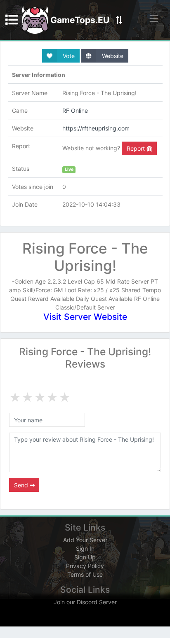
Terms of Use (85, 574)
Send (22, 485)
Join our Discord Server (85, 601)
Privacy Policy (85, 565)
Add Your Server (85, 539)
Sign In (85, 548)
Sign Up (85, 557)
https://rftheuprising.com (96, 128)
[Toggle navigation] (154, 18)
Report (136, 148)
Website (111, 55)
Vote (68, 55)
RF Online (75, 110)
